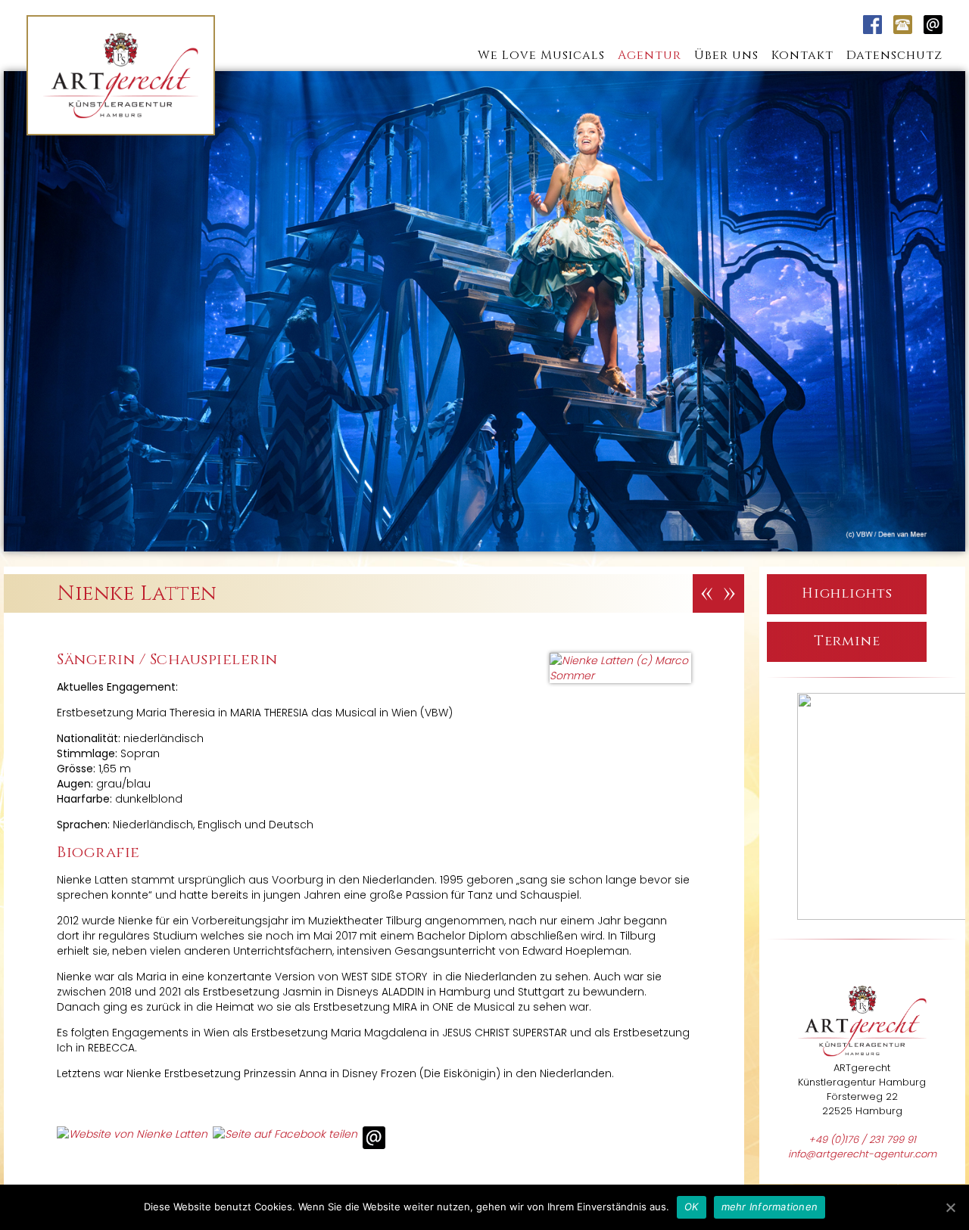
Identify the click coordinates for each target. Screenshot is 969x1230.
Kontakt (802, 55)
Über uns (726, 55)
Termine (847, 641)
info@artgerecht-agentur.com (862, 1154)
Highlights (847, 593)
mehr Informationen (769, 1206)
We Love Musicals (541, 55)
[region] (862, 808)
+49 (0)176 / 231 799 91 (862, 1139)
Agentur (649, 55)
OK (691, 1206)
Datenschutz (894, 55)
